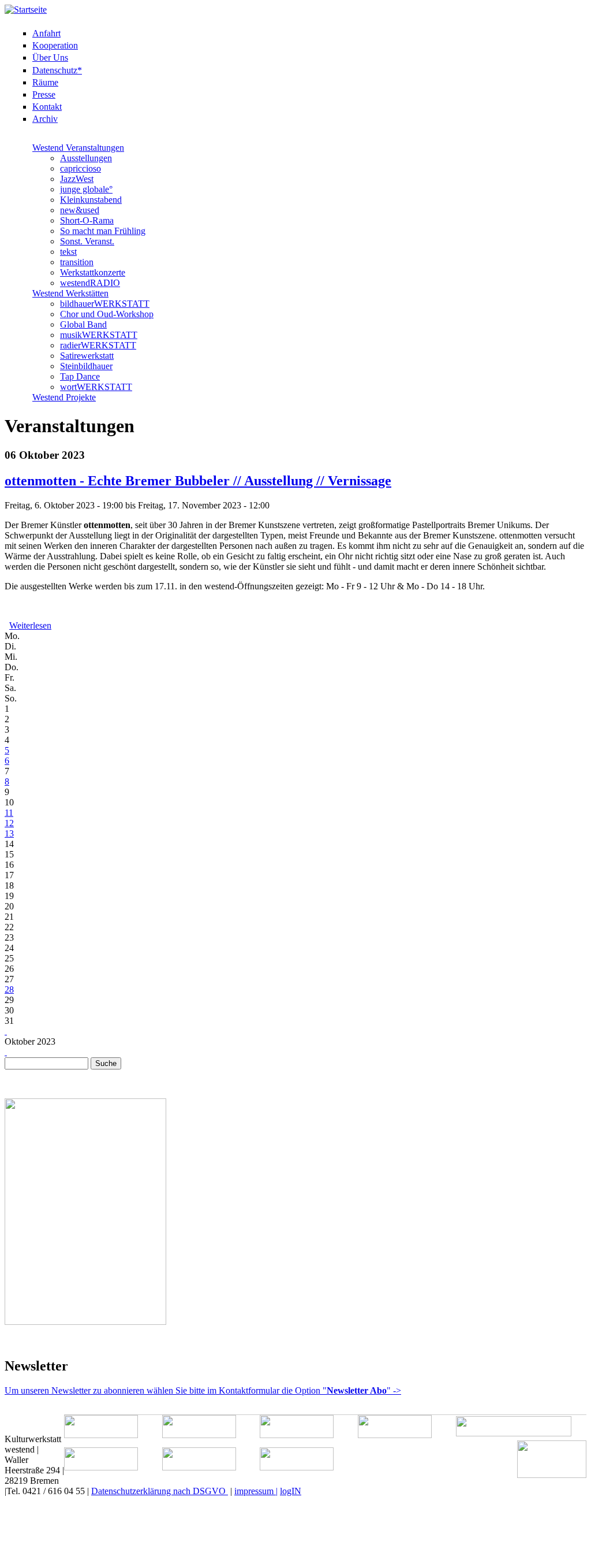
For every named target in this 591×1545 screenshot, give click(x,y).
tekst (68, 252)
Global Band (83, 324)
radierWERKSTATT (98, 345)
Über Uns (50, 57)
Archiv (45, 119)
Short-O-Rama (87, 220)
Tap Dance (80, 376)
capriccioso (80, 168)
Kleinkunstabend (91, 200)
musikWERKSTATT (98, 335)
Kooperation (55, 45)
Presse (43, 94)
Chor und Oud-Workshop (107, 314)
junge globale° (86, 189)
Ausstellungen (86, 158)
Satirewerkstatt (87, 356)
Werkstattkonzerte (92, 272)
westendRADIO (90, 283)
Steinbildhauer (86, 366)
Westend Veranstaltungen (78, 148)
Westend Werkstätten (70, 293)
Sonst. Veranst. (87, 241)
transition (76, 262)
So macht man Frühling (102, 231)
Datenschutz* (57, 70)
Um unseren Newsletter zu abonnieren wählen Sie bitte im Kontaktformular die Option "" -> (203, 1390)
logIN (290, 1491)
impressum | (256, 1491)
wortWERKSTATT (96, 387)
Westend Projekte (64, 397)
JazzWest (76, 179)
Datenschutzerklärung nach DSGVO (159, 1491)
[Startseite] (26, 9)
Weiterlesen (30, 625)
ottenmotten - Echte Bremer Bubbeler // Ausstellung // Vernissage (198, 480)
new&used (79, 210)
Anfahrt (46, 33)
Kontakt (47, 107)
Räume (45, 82)
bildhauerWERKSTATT (104, 304)
